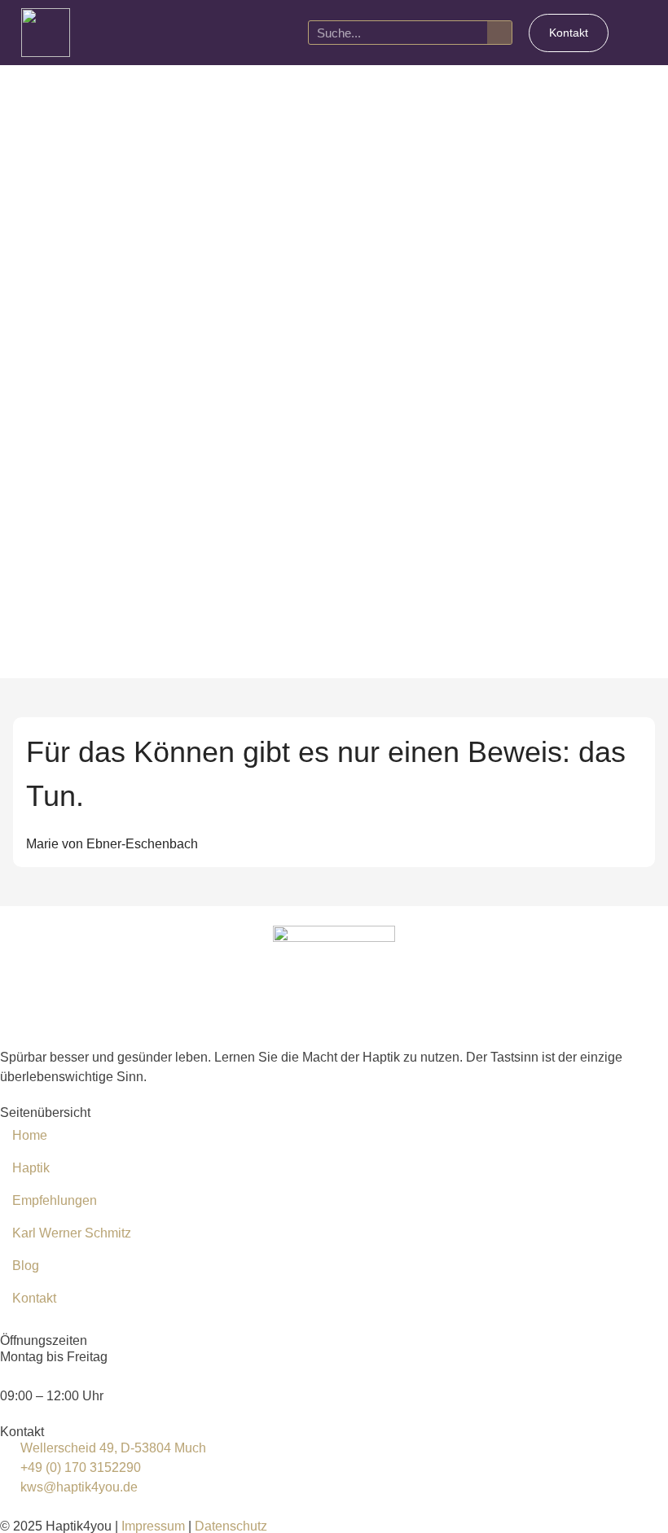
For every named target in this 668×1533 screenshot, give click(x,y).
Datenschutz (231, 1526)
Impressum (153, 1526)
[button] (640, 32)
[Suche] (499, 32)
